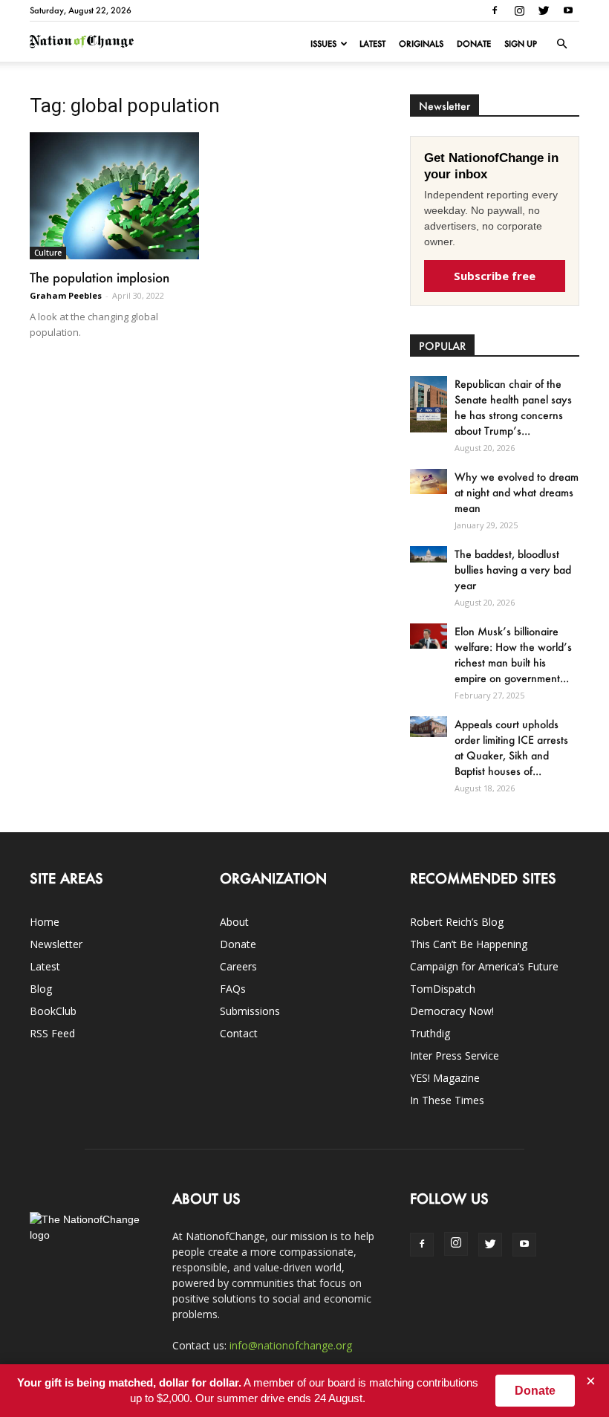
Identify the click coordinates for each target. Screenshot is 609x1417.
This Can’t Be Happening (468, 944)
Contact (239, 1033)
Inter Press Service (454, 1055)
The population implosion (99, 277)
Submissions (250, 1011)
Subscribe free (494, 275)
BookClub (53, 1011)
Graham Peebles (66, 295)
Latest (372, 44)
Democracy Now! (452, 1011)
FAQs (233, 989)
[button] (561, 44)
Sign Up (520, 44)
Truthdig (430, 1033)
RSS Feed (52, 1033)
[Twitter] (544, 10)
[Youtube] (568, 10)
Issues (323, 44)
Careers (238, 966)
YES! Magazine (445, 1078)
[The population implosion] (114, 195)
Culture (48, 252)
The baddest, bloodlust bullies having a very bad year (513, 569)
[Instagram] (519, 10)
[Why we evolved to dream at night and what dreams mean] (428, 481)
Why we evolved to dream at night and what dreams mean (517, 492)
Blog (41, 989)
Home (44, 922)
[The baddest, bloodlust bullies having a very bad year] (428, 554)
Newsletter (56, 944)
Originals (421, 44)
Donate (474, 44)
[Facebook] (494, 10)
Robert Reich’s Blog (457, 922)
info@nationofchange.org (290, 1345)
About (234, 922)
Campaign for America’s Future (484, 966)
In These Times (447, 1100)
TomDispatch (442, 989)
